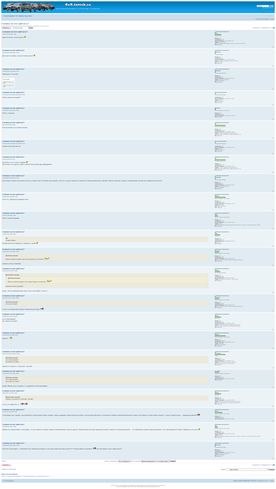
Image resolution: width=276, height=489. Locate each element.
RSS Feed (253, 480)
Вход (272, 19)
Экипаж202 (6, 71)
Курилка (21, 16)
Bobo (5, 34)
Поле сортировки (136, 461)
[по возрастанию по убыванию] (166, 461)
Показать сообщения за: (111, 461)
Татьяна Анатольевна (9, 94)
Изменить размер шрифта (272, 15)
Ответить (3, 27)
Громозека (6, 52)
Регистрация (265, 19)
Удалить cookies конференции (241, 480)
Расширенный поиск (268, 7)
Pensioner (6, 251)
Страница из (265, 27)
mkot (5, 234)
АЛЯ (5, 215)
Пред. (4, 461)
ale (4, 124)
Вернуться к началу (273, 47)
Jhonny (5, 270)
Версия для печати (269, 15)
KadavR (6, 196)
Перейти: (223, 469)
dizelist (5, 316)
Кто (17, 16)
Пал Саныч (6, 353)
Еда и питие (28, 16)
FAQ (258, 19)
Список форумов (9, 16)
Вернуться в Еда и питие (9, 469)
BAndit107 (6, 110)
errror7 (5, 411)
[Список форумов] (29, 12)
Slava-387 (6, 373)
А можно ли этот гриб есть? (15, 23)
